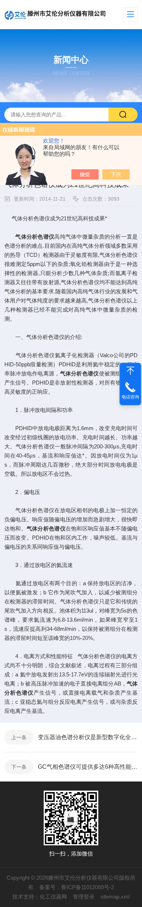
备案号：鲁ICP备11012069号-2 (76, 887)
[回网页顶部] (130, 370)
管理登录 (84, 897)
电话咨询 (130, 397)
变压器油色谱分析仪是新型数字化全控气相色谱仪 (88, 737)
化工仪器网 (53, 897)
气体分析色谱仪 (34, 236)
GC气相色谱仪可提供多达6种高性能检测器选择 (88, 767)
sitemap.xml (115, 897)
